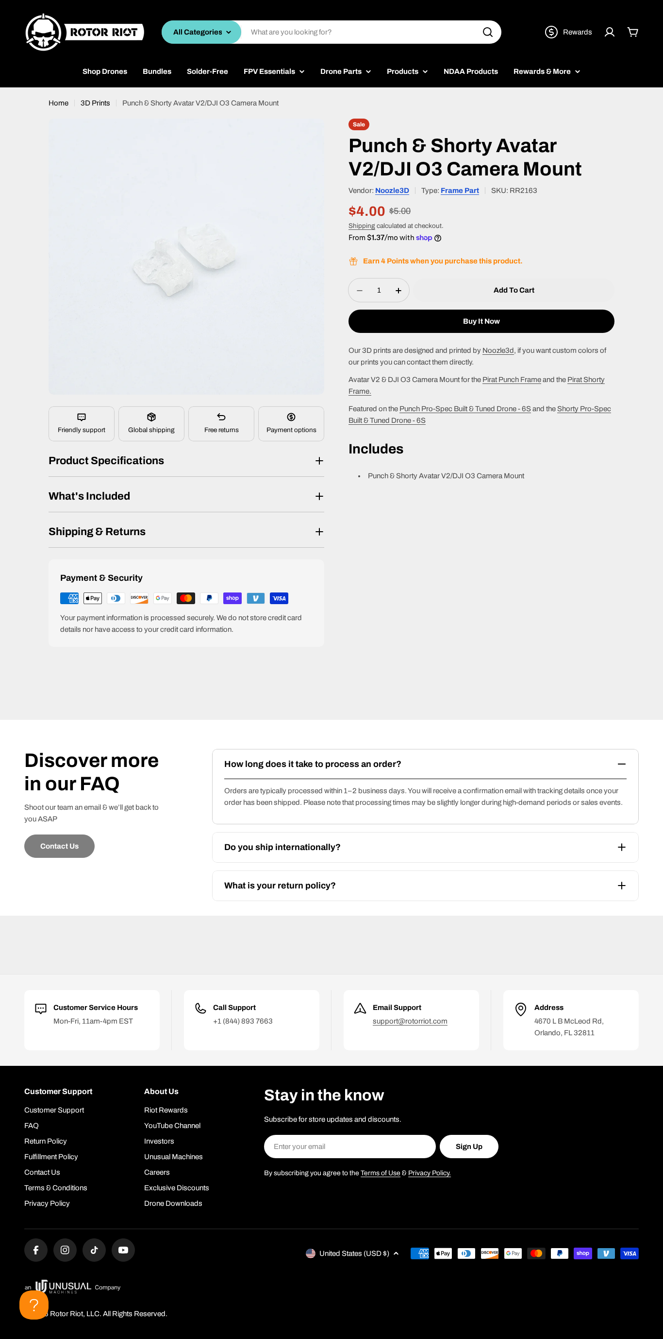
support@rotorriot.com (410, 1021)
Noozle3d (498, 351)
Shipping (361, 225)
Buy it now (481, 322)
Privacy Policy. (429, 1173)
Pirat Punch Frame (511, 380)
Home (58, 103)
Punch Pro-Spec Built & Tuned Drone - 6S (465, 409)
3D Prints (95, 103)
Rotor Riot (66, 1314)
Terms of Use (380, 1173)
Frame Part (460, 190)
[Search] (488, 32)
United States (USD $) (354, 1253)
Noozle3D (392, 190)
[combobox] (331, 32)
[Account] (609, 32)
